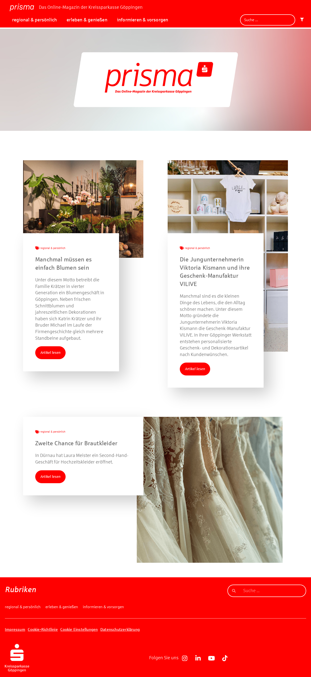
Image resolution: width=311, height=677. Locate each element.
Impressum (15, 629)
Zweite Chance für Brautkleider (76, 443)
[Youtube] (211, 658)
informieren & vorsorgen (142, 19)
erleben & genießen (87, 19)
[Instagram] (185, 658)
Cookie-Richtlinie (43, 629)
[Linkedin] (198, 658)
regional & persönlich (34, 19)
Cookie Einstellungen (79, 629)
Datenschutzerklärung (120, 629)
